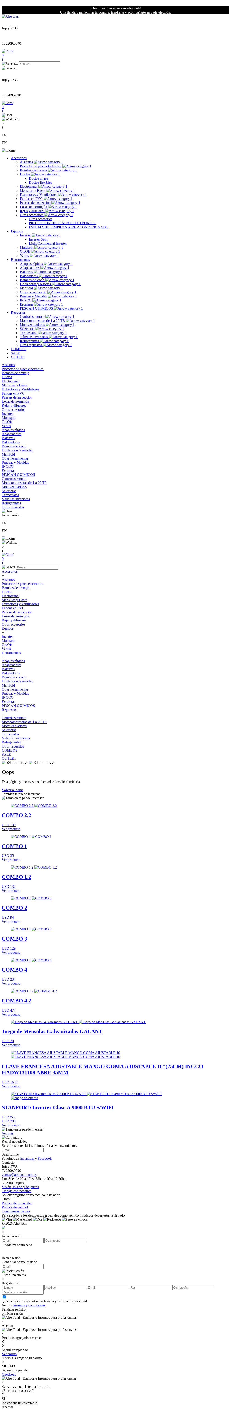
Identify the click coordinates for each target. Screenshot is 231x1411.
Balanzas (27, 272)
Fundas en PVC (32, 199)
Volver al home (12, 790)
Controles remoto (32, 316)
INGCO (26, 300)
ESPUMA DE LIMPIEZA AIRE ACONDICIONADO (69, 227)
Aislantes (27, 162)
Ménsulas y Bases (33, 190)
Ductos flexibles (40, 182)
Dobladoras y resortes (36, 284)
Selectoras (27, 329)
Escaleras (27, 304)
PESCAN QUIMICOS (37, 308)
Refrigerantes (30, 341)
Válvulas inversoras (34, 337)
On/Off (25, 251)
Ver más (7, 1133)
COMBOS (18, 349)
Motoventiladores (33, 325)
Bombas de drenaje (34, 170)
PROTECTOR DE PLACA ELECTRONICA (62, 223)
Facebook (45, 1158)
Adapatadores (30, 268)
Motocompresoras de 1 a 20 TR (43, 320)
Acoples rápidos (32, 264)
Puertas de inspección (35, 203)
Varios (25, 255)
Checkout (9, 1374)
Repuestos (18, 312)
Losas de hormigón (34, 207)
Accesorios (19, 158)
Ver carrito (9, 1354)
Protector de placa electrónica (41, 166)
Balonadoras (29, 276)
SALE (15, 353)
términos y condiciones (29, 1305)
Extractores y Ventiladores (39, 194)
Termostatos (29, 333)
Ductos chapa (38, 178)
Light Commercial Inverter (48, 243)
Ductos (25, 174)
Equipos (17, 231)
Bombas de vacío (32, 280)
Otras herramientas (33, 292)
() (8, 55)
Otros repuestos (31, 345)
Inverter (26, 235)
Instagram (27, 1158)
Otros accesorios (32, 215)
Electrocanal (29, 186)
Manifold (27, 288)
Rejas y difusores (32, 211)
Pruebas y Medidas (34, 296)
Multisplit (27, 247)
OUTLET (18, 357)
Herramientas (20, 260)
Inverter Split (38, 239)
